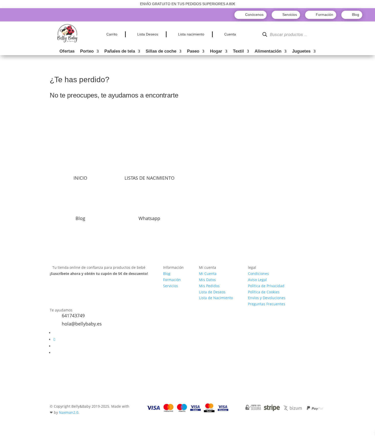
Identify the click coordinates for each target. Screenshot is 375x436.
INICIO (80, 178)
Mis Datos (207, 279)
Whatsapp (149, 218)
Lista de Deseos (212, 291)
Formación (172, 279)
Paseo (193, 52)
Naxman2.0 (68, 412)
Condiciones (258, 273)
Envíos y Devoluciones (266, 297)
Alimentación (268, 52)
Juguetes (301, 52)
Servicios (170, 285)
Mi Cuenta (208, 273)
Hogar (216, 52)
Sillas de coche (161, 52)
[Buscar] (264, 34)
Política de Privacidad (266, 285)
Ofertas (66, 52)
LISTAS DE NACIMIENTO (149, 178)
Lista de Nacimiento (216, 297)
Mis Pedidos (209, 285)
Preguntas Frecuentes (266, 303)
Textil (238, 52)
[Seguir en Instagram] (54, 339)
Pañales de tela (119, 52)
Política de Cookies (264, 291)
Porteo (87, 52)
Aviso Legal (257, 279)
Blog (80, 218)
